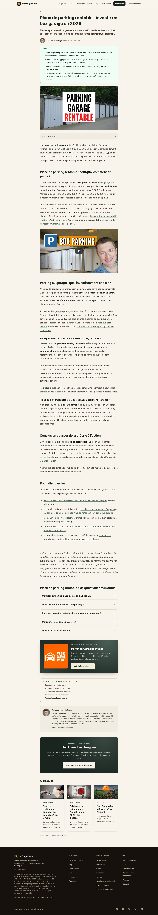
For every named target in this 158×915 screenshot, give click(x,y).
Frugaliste (62, 4)
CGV (124, 864)
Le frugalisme (101, 860)
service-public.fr (48, 391)
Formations (80, 4)
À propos (72, 881)
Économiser (100, 864)
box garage (104, 182)
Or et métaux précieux (104, 889)
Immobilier (51, 12)
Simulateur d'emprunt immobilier (57, 688)
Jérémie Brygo (56, 41)
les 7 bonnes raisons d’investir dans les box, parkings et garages (75, 500)
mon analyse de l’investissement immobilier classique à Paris (73, 518)
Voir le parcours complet (62, 728)
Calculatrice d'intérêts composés (57, 685)
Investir (98, 869)
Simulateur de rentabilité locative (57, 692)
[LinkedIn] (142, 909)
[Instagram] (129, 909)
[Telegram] (123, 909)
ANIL (91, 391)
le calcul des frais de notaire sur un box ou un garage (87, 513)
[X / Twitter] (135, 909)
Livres (71, 4)
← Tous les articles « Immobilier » (53, 836)
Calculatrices (106, 4)
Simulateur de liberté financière (57, 695)
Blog (96, 4)
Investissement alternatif (105, 881)
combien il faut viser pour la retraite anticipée (78, 539)
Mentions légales (129, 860)
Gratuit (89, 4)
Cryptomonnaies (102, 885)
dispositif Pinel (63, 521)
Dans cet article (49, 136)
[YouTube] (117, 909)
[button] (79, 251)
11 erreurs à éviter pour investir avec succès (68, 526)
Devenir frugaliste (76, 860)
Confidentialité (128, 869)
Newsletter (119, 4)
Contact (125, 884)
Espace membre (134, 4)
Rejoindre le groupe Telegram (79, 765)
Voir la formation (83, 666)
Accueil (42, 12)
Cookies (125, 880)
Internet (99, 877)
